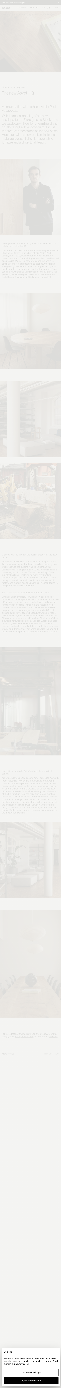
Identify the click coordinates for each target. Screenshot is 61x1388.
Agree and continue (31, 1380)
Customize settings (31, 1372)
